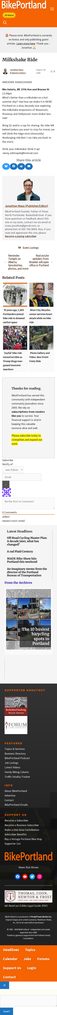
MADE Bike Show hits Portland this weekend (22, 560)
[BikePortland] (24, 5)
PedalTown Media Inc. (41, 916)
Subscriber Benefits (16, 834)
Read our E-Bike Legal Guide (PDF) (28, 905)
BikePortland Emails (16, 804)
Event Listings (31, 247)
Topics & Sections (15, 749)
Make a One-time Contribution (22, 830)
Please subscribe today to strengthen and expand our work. (27, 439)
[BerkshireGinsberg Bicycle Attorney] (16, 714)
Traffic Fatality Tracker (17, 776)
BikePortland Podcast (17, 758)
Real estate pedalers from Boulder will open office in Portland (39, 260)
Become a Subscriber (16, 820)
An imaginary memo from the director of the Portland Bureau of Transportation (27, 572)
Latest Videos (12, 767)
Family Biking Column (17, 772)
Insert (6, 1011)
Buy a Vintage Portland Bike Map (23, 839)
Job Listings (11, 763)
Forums (43, 958)
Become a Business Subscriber (22, 825)
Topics (30, 949)
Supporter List (13, 843)
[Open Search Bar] (5, 22)
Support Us (12, 968)
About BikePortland (16, 791)
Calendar (10, 958)
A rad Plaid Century (20, 551)
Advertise (10, 795)
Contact (9, 800)
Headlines (11, 949)
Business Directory (15, 753)
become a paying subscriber (20, 236)
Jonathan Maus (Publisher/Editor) (26, 206)
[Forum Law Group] (16, 733)
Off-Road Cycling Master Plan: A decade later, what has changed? (27, 541)
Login (31, 968)
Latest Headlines (19, 531)
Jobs (27, 958)
